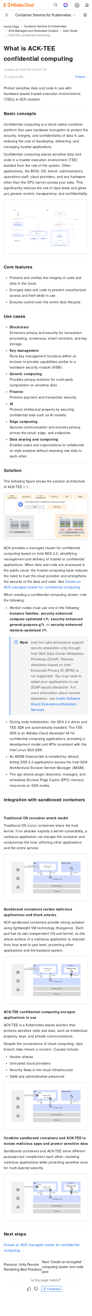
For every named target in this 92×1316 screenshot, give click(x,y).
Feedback (53, 1289)
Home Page (11, 26)
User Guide (70, 31)
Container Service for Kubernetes (45, 26)
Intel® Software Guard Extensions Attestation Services (56, 704)
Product (80, 77)
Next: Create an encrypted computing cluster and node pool (63, 1266)
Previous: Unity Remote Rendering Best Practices (23, 1267)
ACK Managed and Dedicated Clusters (33, 31)
